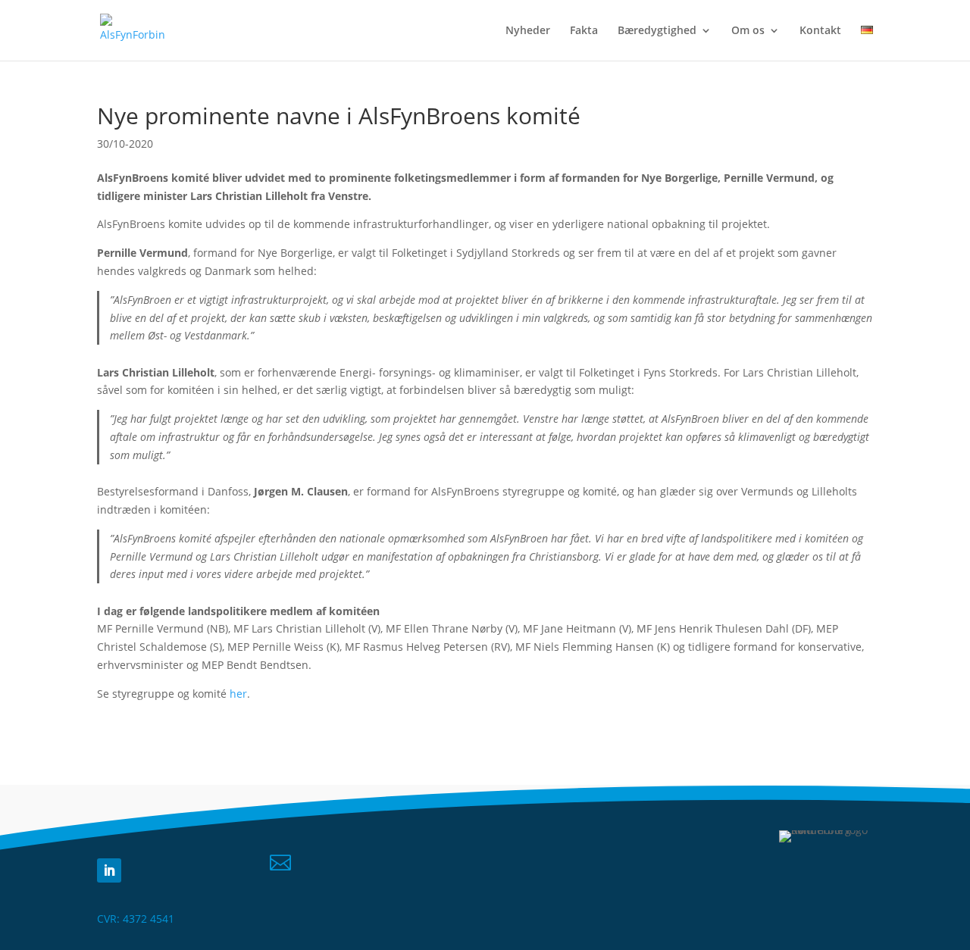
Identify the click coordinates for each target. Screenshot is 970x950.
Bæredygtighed (657, 31)
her (238, 693)
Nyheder (527, 31)
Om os (748, 31)
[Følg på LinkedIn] (109, 870)
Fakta (584, 31)
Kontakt (820, 31)
